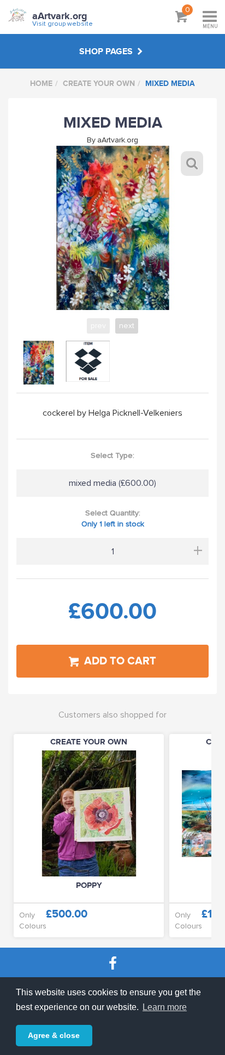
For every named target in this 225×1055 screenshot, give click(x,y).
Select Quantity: (112, 518)
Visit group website (62, 24)
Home (41, 83)
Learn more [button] (165, 1007)
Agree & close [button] (54, 1035)
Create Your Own (99, 83)
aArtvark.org (59, 16)
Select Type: (112, 455)
